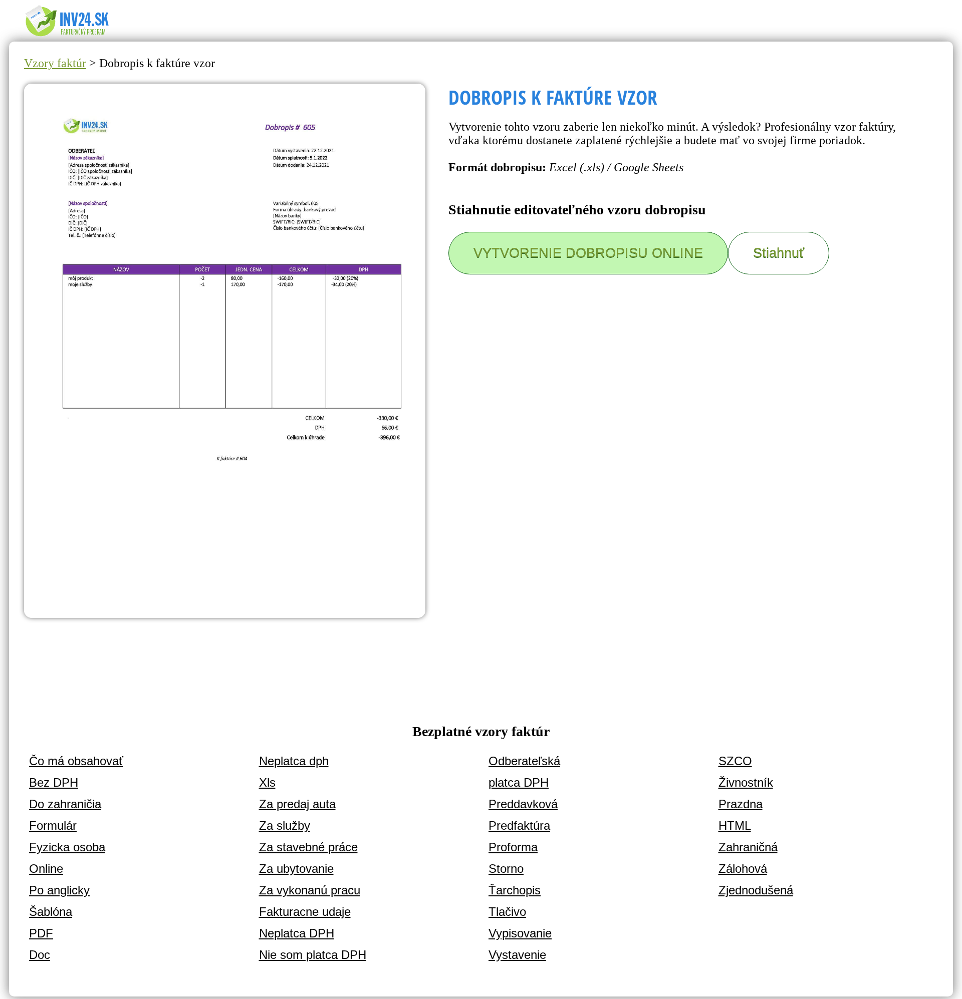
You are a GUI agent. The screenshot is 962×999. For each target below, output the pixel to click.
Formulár (53, 825)
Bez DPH (53, 782)
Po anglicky (59, 890)
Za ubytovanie (296, 868)
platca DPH (519, 782)
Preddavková (523, 804)
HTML (734, 825)
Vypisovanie (520, 933)
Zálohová (742, 868)
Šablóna (50, 911)
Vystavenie (517, 954)
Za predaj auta (297, 804)
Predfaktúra (519, 825)
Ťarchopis (515, 890)
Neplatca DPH (296, 933)
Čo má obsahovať (76, 761)
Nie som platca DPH (312, 954)
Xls (267, 782)
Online (46, 868)
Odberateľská (524, 761)
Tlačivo (507, 911)
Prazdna (740, 804)
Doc (39, 954)
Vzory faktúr (55, 63)
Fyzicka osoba (67, 847)
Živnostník (745, 782)
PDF (41, 933)
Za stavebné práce (308, 847)
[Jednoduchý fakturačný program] (74, 35)
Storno (506, 868)
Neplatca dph (294, 761)
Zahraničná (748, 847)
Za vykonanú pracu (309, 890)
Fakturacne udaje (305, 911)
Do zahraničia (65, 804)
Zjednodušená (755, 890)
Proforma (513, 847)
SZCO (735, 761)
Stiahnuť (778, 252)
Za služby (284, 825)
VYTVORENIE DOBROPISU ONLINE (588, 252)
